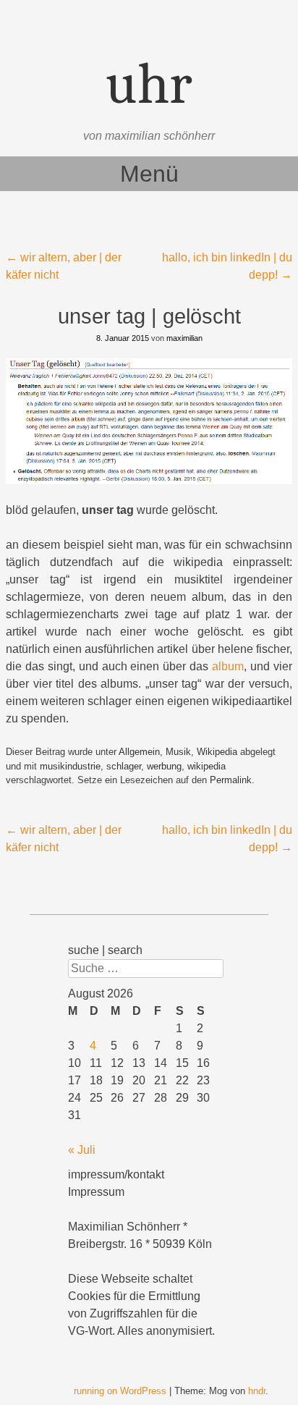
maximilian (184, 338)
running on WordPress (120, 1390)
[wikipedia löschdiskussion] (149, 421)
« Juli (81, 1150)
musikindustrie (70, 766)
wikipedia (206, 766)
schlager (123, 766)
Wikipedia (217, 751)
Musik (178, 751)
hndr (256, 1390)
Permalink (231, 780)
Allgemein (139, 751)
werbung (164, 766)
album (228, 666)
